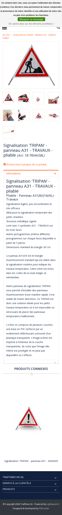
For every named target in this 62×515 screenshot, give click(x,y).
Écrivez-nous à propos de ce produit (26, 164)
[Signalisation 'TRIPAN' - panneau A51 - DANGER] (31, 417)
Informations (13, 173)
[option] (31, 421)
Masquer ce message (31, 19)
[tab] (31, 173)
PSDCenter (44, 508)
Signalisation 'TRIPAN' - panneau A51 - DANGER (31, 461)
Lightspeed (52, 504)
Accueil (6, 35)
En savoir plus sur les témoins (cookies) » (31, 23)
